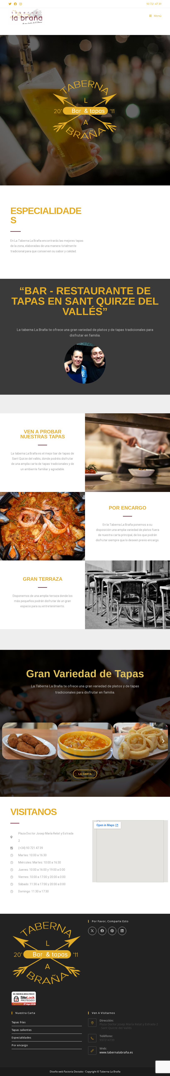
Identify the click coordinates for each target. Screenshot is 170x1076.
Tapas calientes (22, 1030)
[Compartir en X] (92, 931)
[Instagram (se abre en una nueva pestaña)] (20, 4)
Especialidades (21, 1037)
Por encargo (20, 1045)
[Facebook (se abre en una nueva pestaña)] (15, 4)
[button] (6, 741)
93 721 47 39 (154, 4)
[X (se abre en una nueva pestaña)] (10, 4)
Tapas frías (19, 1022)
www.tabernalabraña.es (116, 1052)
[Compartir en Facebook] (102, 931)
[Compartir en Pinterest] (112, 931)
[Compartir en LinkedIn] (122, 931)
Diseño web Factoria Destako (66, 1071)
